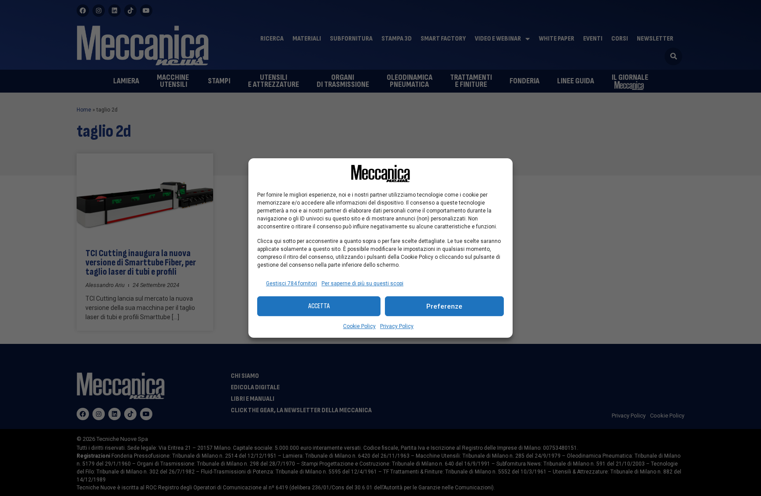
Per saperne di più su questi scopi (362, 283)
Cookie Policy (359, 326)
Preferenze (444, 306)
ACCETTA (319, 306)
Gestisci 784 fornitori (291, 283)
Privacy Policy (397, 326)
